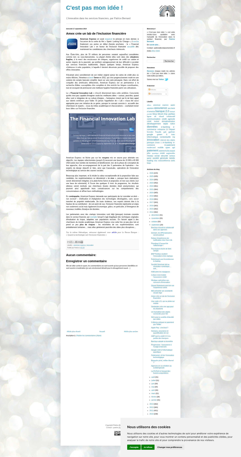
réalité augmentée (167, 153)
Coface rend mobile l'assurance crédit (159, 276)
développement (154, 124)
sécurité (164, 156)
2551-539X (155, 51)
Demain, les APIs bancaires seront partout (161, 234)
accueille (130, 47)
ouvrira (136, 41)
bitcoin (160, 114)
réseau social (153, 156)
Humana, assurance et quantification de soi (159, 332)
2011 (152, 411)
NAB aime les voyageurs (160, 272)
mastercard (151, 148)
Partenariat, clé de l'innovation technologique (162, 356)
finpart (172, 129)
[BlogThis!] (71, 242)
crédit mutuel (153, 121)
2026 (152, 173)
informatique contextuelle (159, 137)
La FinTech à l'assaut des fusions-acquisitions (160, 372)
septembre (155, 225)
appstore (150, 108)
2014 (152, 212)
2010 (152, 414)
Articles (153, 90)
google (150, 134)
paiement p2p (164, 151)
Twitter (161, 79)
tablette (172, 158)
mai (153, 387)
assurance (160, 107)
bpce (149, 116)
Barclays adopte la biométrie (162, 341)
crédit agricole (168, 119)
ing (174, 137)
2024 (152, 180)
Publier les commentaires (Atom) (89, 336)
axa (169, 108)
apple (173, 105)
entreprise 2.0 (162, 129)
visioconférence (164, 161)
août (153, 377)
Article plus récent (73, 332)
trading (150, 160)
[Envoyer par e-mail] (68, 242)
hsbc (173, 134)
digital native (169, 124)
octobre (154, 222)
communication (153, 119)
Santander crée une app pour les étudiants (162, 308)
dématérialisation (168, 121)
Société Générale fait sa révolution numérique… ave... (161, 267)
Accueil (102, 332)
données (152, 126)
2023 (152, 183)
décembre (155, 215)
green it (162, 134)
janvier (154, 400)
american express (79, 245)
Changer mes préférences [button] (169, 447)
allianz (149, 105)
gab (164, 132)
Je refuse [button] (148, 447)
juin (153, 384)
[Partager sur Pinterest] (79, 242)
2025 (152, 176)
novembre (155, 218)
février (154, 397)
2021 (152, 189)
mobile (160, 147)
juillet (153, 380)
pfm (148, 153)
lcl (161, 142)
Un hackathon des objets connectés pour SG (160, 313)
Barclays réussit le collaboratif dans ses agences (162, 229)
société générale (160, 158)
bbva (155, 114)
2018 (152, 199)
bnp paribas (169, 114)
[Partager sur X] (73, 242)
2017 (152, 202)
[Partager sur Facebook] (76, 242)
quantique (155, 153)
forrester (150, 132)
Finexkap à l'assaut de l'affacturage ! (159, 244)
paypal (172, 151)
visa (155, 161)
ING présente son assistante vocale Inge (162, 292)
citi (155, 116)
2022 (152, 186)
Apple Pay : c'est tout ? (159, 328)
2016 (152, 206)
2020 (152, 193)
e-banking (165, 127)
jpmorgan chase (153, 143)
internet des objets (167, 140)
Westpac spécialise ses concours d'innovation (160, 281)
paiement (152, 150)
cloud (161, 116)
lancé (91, 78)
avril (153, 390)
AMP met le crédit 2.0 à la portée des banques (160, 337)
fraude (158, 132)
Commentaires (156, 94)
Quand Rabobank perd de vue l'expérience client (162, 286)
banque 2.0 (162, 111)
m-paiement (169, 145)
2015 (152, 209)
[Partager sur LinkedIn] (81, 242)
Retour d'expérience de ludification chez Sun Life (161, 239)
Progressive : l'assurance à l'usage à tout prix (161, 346)
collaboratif (171, 116)
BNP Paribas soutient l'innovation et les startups (162, 255)
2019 (152, 196)
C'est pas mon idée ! (94, 7)
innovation (90, 245)
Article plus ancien (131, 332)
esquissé (108, 39)
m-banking (167, 142)
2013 (152, 404)
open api (170, 147)
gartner (171, 132)
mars (153, 393)
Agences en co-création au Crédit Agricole (161, 367)
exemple (93, 217)
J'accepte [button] (133, 447)
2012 (152, 407)
